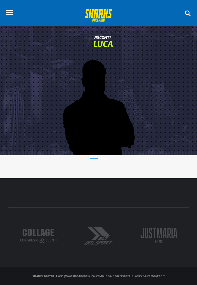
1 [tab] (94, 158)
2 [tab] (103, 158)
